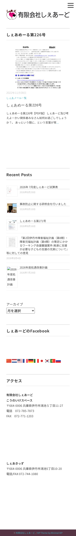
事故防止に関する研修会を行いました (43, 204)
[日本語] (42, 360)
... (57, 122)
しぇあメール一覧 (16, 98)
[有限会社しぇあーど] (38, 12)
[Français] (25, 360)
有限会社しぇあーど (25, 532)
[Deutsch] (31, 360)
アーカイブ (14, 304)
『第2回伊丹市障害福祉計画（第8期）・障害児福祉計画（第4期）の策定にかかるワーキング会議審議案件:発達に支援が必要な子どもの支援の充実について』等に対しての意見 (37, 245)
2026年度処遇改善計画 (34, 267)
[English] (20, 360)
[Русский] (58, 360)
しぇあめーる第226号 (24, 105)
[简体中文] (9, 360)
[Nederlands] (14, 360)
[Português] (53, 360)
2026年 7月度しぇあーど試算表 (39, 187)
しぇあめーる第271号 (33, 221)
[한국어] (47, 360)
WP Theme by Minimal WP (49, 532)
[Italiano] (36, 360)
